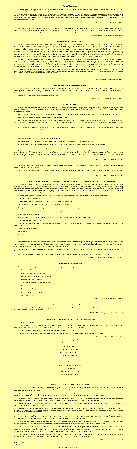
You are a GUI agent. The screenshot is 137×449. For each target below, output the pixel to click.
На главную (20, 444)
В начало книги (21, 442)
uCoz (77, 447)
